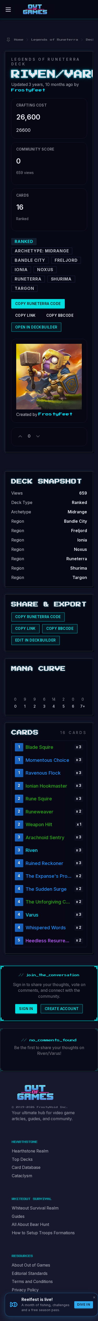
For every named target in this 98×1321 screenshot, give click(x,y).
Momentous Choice (47, 760)
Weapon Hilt (39, 824)
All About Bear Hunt (30, 1224)
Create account (62, 1009)
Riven (32, 850)
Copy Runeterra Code (38, 304)
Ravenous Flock (43, 773)
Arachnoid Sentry (45, 837)
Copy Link (25, 315)
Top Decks (22, 1159)
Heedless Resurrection (49, 940)
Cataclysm (22, 1175)
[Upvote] (20, 436)
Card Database (26, 1167)
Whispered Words (46, 927)
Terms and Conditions (32, 1281)
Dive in (83, 1304)
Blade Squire (39, 747)
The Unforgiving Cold (49, 902)
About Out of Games (31, 1265)
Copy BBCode (59, 315)
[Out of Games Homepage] (35, 1092)
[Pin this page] (8, 39)
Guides (18, 1216)
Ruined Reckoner (44, 863)
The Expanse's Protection (49, 876)
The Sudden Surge (46, 889)
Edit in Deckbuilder (35, 640)
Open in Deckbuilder (36, 327)
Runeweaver (39, 811)
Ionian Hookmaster (46, 786)
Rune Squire (39, 798)
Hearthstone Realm (30, 1151)
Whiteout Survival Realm (35, 1208)
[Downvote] (38, 436)
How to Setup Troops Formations (43, 1232)
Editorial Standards (30, 1273)
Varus (32, 915)
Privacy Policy (25, 1289)
